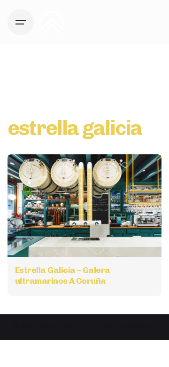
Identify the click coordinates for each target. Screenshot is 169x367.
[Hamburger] (21, 22)
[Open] (28, 172)
